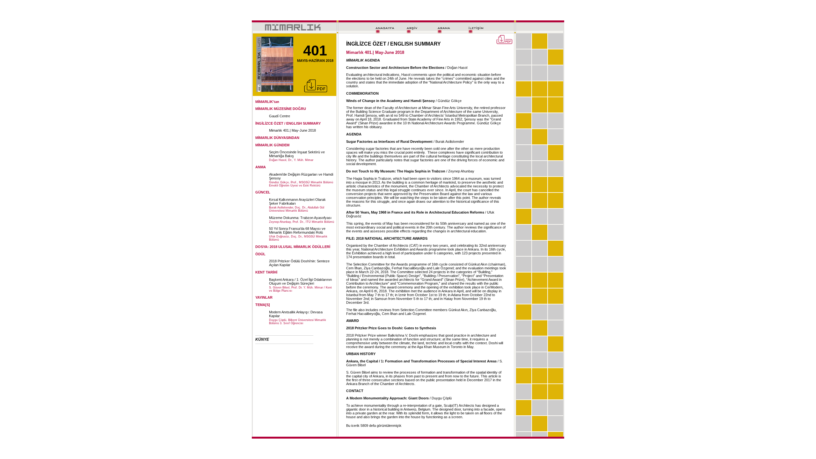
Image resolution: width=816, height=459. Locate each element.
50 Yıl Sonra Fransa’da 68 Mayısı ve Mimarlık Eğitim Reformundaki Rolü (297, 230)
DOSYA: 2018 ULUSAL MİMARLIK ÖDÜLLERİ (292, 247)
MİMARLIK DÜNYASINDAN (277, 138)
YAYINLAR (264, 297)
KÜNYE (262, 339)
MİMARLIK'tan (267, 102)
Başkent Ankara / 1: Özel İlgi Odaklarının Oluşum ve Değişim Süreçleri (300, 281)
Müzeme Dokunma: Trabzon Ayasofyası (300, 218)
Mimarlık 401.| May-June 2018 (292, 130)
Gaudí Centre (279, 116)
